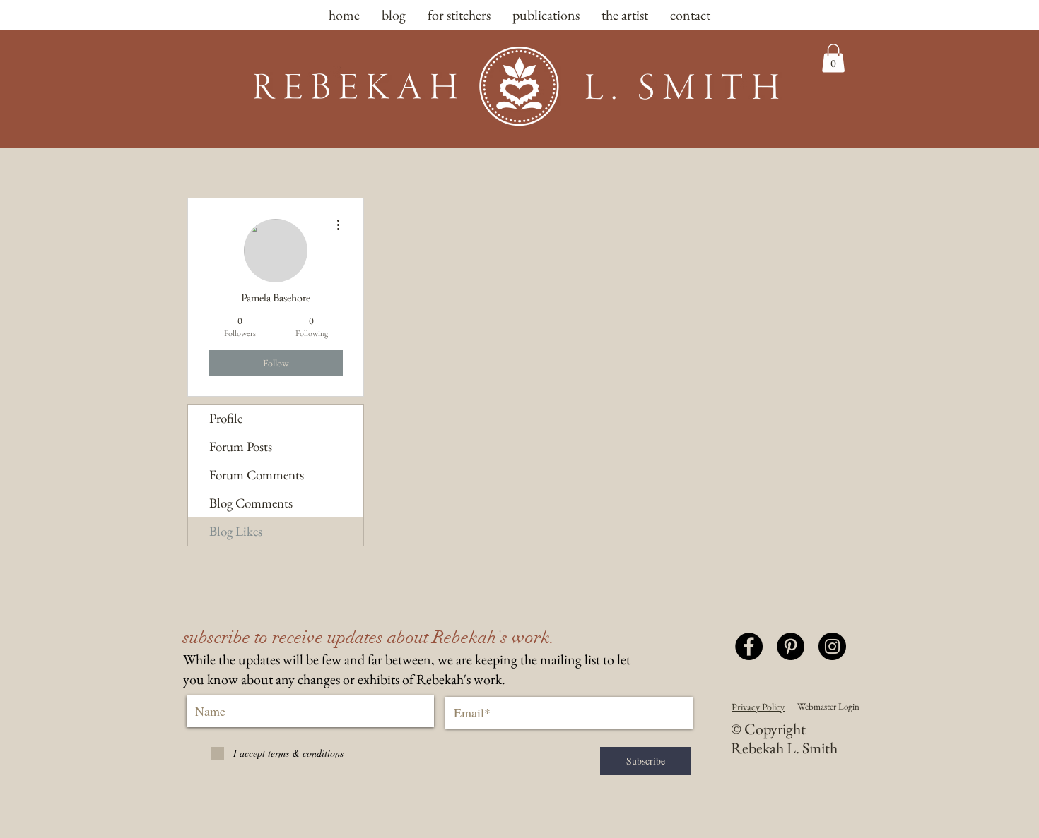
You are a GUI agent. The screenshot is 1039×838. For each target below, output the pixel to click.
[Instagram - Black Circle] (832, 646)
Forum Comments (256, 475)
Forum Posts (240, 446)
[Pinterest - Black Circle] (790, 646)
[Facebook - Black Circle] (749, 646)
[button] (833, 58)
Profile (225, 418)
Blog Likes (235, 531)
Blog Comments (251, 503)
